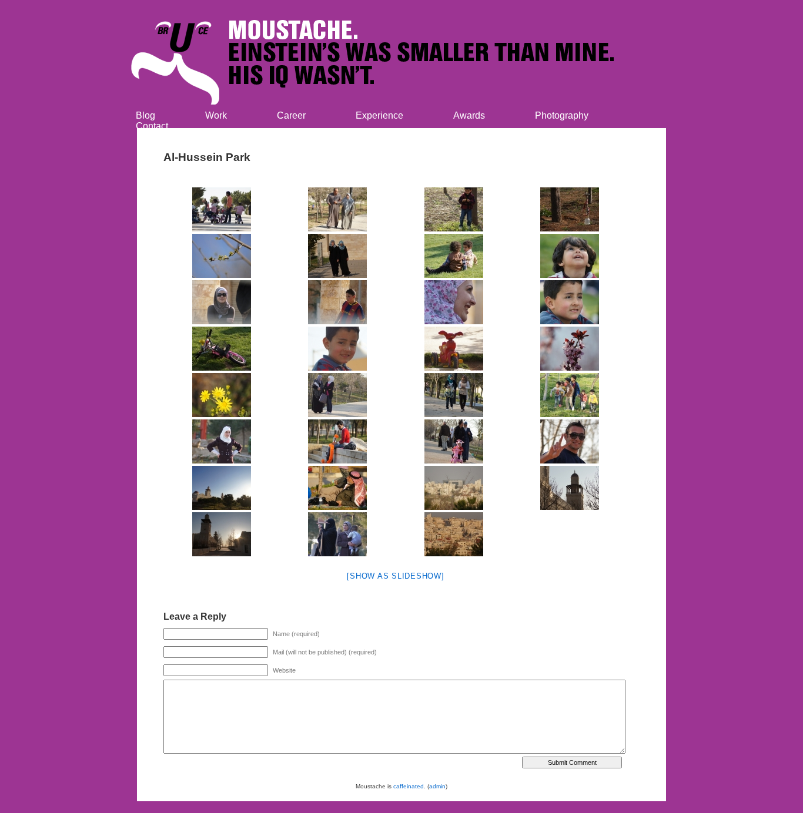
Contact (152, 126)
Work (216, 115)
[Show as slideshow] (395, 576)
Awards (469, 115)
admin (437, 786)
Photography (561, 115)
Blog (145, 115)
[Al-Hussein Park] (222, 209)
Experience (379, 115)
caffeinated (408, 786)
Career (291, 115)
